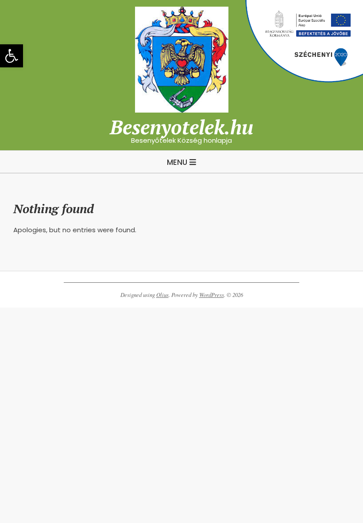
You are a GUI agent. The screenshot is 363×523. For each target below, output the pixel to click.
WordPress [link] (211, 295)
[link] (11, 55)
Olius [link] (162, 295)
